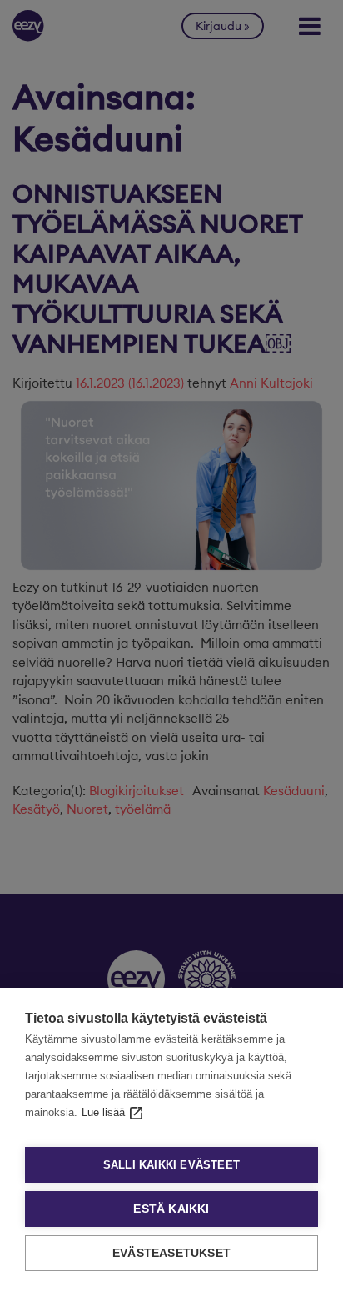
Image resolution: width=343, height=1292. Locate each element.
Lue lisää (103, 1112)
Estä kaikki (171, 1209)
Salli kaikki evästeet (171, 1165)
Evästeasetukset (171, 1253)
